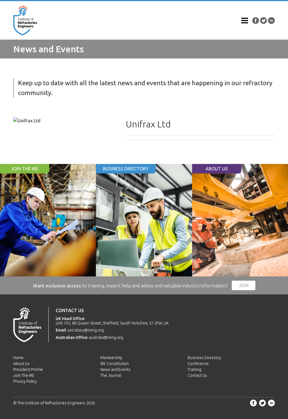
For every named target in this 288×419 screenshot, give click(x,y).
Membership (111, 357)
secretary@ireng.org (86, 330)
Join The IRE (23, 375)
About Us (21, 363)
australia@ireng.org (106, 337)
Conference (198, 363)
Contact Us (197, 375)
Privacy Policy (25, 381)
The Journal (110, 375)
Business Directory (204, 357)
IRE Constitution (114, 363)
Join (243, 285)
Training (194, 369)
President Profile (28, 369)
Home (18, 357)
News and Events (115, 369)
